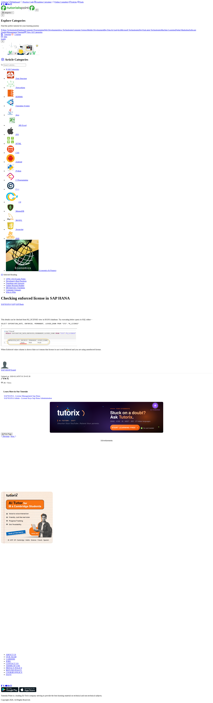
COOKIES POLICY (14, 672)
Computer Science (80, 30)
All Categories (13, 69)
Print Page (8, 434)
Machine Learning (168, 30)
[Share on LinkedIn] (5, 379)
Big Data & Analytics (112, 30)
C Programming (21, 180)
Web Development (51, 30)
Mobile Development (95, 30)
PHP (17, 238)
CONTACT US (12, 663)
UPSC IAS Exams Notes (16, 279)
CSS (17, 153)
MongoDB (19, 211)
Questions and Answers (15, 283)
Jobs (5, 37)
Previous (5, 436)
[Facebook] (1, 4)
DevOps (142, 30)
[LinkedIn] (9, 4)
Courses (17, 34)
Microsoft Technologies (130, 30)
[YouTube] (6, 4)
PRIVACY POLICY (14, 668)
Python (18, 171)
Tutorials (7, 34)
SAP (13, 304)
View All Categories (34, 32)
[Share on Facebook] (3, 379)
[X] (4, 4)
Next (12, 436)
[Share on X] (8, 379)
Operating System (22, 106)
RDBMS (19, 97)
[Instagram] (11, 4)
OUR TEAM (11, 657)
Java (17, 115)
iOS (17, 134)
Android (18, 162)
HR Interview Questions (15, 288)
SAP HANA (6, 304)
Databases (21, 30)
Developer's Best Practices (16, 281)
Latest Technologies (153, 30)
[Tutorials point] (18, 10)
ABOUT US (11, 655)
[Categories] (37, 10)
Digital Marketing (182, 30)
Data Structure (21, 78)
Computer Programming (34, 30)
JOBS (8, 661)
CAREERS (10, 659)
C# (19, 202)
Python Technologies (9, 30)
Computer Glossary (13, 290)
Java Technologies (66, 30)
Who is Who (11, 292)
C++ (17, 189)
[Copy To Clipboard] (2, 379)
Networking (20, 88)
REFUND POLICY (14, 670)
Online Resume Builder (15, 285)
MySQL (18, 220)
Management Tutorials (15, 32)
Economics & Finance (47, 270)
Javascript (19, 229)
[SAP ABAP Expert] (4, 368)
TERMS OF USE (13, 666)
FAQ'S (8, 675)
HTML (18, 144)
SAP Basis (19, 304)
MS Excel (22, 125)
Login (3, 39)
